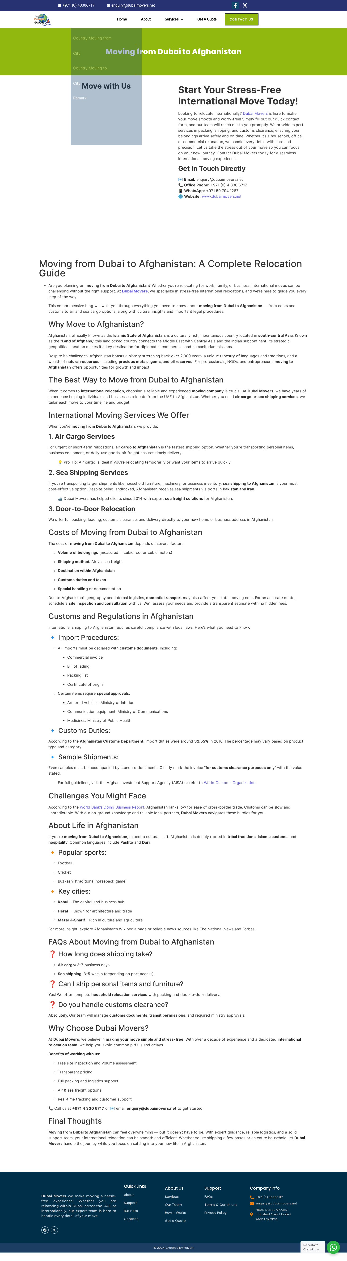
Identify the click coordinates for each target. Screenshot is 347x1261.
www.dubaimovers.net (221, 196)
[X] (245, 5)
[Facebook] (235, 5)
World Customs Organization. (230, 782)
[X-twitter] (54, 1230)
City (76, 158)
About (146, 19)
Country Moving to (90, 173)
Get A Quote (207, 19)
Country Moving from (92, 143)
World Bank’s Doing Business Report (112, 807)
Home (122, 19)
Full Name (82, 99)
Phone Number (86, 113)
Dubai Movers (255, 113)
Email (78, 128)
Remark (80, 203)
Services (171, 19)
